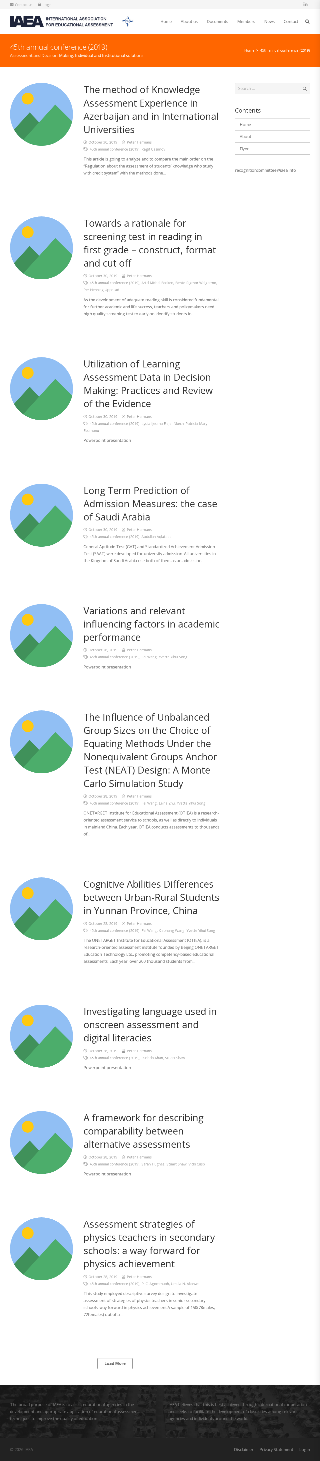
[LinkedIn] (305, 4)
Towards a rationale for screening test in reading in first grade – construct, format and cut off (150, 242)
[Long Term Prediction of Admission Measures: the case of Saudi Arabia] (41, 515)
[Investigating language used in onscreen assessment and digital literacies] (41, 1036)
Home (245, 124)
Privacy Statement (276, 1449)
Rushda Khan (152, 1057)
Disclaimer (244, 1449)
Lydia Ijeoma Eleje (157, 423)
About (245, 136)
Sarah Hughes (153, 1164)
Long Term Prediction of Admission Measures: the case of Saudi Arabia (150, 503)
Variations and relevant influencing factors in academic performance (152, 624)
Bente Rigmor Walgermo (195, 282)
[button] (201, 21)
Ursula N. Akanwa (185, 1283)
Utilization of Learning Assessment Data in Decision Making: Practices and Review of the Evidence (148, 383)
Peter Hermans (139, 142)
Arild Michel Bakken (157, 282)
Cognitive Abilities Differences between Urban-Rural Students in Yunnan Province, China (152, 897)
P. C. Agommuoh (155, 1283)
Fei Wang (149, 656)
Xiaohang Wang (171, 930)
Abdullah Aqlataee (157, 536)
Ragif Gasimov (153, 149)
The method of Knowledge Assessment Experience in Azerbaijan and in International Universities (151, 109)
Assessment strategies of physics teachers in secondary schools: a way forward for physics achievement (149, 1243)
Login (304, 1449)
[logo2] (72, 21)
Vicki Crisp (196, 1164)
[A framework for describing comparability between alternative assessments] (41, 1142)
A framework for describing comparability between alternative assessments (144, 1130)
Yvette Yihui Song (173, 656)
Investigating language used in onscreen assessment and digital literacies (150, 1024)
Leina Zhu (167, 803)
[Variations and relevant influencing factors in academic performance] (41, 635)
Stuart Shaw (175, 1057)
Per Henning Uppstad (101, 289)
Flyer (244, 149)
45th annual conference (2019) (115, 149)
